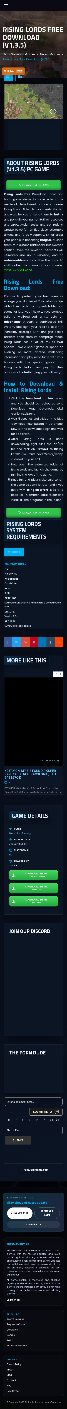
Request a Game (16, 1324)
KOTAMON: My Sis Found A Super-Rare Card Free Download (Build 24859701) (30, 774)
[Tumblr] (50, 642)
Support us (33, 1224)
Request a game (47, 1213)
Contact (11, 1380)
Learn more (14, 1299)
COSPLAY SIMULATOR (18, 270)
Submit (18, 1140)
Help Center (13, 1391)
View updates (20, 1213)
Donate (11, 1334)
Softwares (12, 1329)
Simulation (49, 761)
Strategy (26, 833)
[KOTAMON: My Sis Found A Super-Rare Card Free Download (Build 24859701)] (33, 721)
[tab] (8, 77)
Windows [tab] (14, 552)
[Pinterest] (34, 642)
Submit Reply (43, 1111)
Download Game (35, 185)
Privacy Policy (14, 1364)
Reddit (10, 1340)
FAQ (9, 1385)
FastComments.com (36, 1169)
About (10, 1369)
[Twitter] (16, 642)
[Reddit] (59, 642)
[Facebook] (8, 642)
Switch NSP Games (17, 1345)
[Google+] (25, 642)
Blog (9, 1374)
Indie (41, 761)
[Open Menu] (6, 5)
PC (10, 782)
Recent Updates (15, 1319)
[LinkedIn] (42, 642)
